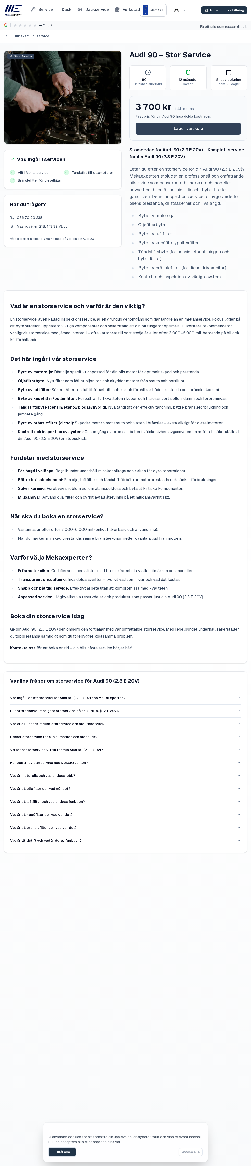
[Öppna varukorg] (180, 10)
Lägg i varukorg (188, 128)
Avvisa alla (191, 1152)
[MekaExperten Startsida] (13, 10)
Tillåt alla (62, 1152)
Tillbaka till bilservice (31, 36)
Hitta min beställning (227, 10)
